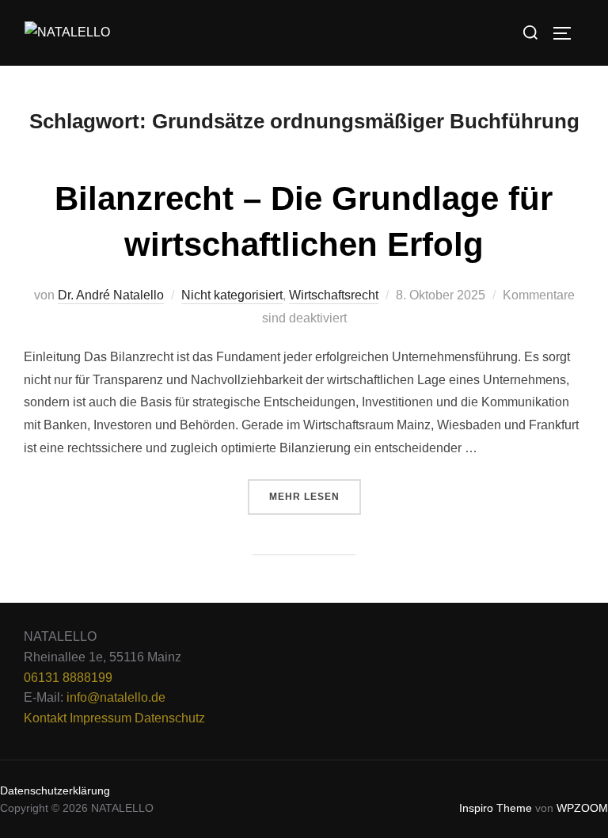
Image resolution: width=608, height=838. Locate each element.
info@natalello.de (115, 697)
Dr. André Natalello (111, 295)
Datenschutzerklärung (55, 790)
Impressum (100, 718)
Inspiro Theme (495, 808)
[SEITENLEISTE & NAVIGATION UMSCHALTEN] (567, 33)
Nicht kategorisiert (232, 295)
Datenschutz (170, 718)
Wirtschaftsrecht (333, 295)
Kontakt (45, 718)
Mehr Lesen (315, 490)
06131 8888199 (68, 677)
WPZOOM (582, 808)
